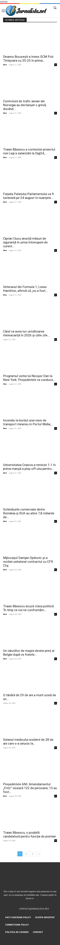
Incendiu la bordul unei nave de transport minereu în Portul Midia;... (28, 422)
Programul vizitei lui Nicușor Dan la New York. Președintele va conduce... (29, 378)
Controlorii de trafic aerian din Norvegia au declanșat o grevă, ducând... (24, 105)
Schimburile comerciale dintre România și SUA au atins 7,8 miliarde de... (28, 513)
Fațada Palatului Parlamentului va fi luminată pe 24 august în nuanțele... (28, 196)
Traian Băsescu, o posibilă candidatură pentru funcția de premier (29, 834)
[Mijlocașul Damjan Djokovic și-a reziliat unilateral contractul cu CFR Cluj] (30, 540)
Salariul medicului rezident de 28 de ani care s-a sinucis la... (28, 741)
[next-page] (39, 853)
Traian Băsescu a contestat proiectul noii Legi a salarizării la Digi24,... (29, 151)
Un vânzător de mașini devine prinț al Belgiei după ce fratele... (28, 652)
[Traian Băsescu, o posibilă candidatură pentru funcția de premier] (30, 815)
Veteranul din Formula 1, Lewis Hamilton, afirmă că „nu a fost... (25, 289)
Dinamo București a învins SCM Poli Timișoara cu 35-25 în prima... (28, 58)
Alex (5, 64)
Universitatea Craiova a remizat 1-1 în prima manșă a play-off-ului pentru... (29, 467)
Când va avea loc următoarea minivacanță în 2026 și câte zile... (26, 333)
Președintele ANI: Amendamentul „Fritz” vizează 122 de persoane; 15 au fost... (30, 788)
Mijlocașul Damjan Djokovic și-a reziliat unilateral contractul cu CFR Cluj (28, 561)
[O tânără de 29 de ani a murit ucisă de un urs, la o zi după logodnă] (30, 678)
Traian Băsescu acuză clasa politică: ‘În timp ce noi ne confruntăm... (28, 608)
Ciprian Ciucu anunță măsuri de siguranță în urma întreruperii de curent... (25, 242)
